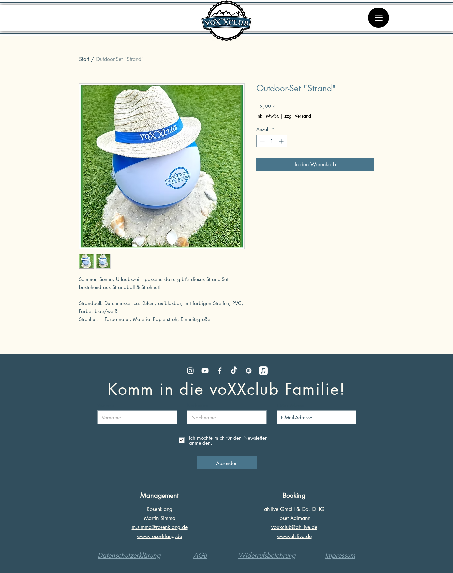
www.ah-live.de (294, 536)
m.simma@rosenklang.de (160, 527)
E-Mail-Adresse (290, 405)
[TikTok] (234, 370)
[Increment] (282, 141)
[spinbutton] (272, 141)
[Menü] (378, 18)
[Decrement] (261, 141)
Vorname (105, 405)
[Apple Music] (263, 370)
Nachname (197, 405)
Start (84, 59)
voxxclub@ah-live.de (294, 527)
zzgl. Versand (297, 116)
